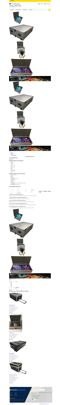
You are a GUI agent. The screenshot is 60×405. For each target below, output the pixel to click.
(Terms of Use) (48, 403)
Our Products (25, 9)
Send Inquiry (11, 152)
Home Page (11, 9)
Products (12, 154)
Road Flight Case (11, 353)
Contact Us (30, 9)
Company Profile (18, 9)
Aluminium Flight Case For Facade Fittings (15, 331)
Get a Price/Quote (11, 313)
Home (11, 153)
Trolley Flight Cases (12, 305)
